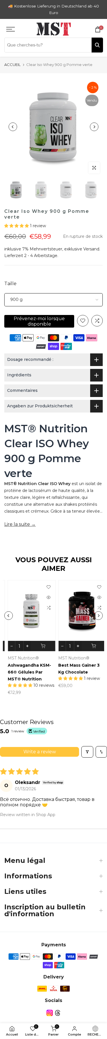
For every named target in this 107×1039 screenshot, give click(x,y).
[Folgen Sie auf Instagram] (50, 1013)
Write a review (39, 751)
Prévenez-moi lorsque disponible (39, 321)
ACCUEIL (12, 64)
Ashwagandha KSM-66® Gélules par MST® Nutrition (26, 672)
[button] (17, 225)
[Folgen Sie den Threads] (57, 1013)
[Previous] (13, 126)
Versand (91, 249)
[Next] (94, 126)
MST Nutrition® (19, 658)
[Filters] (87, 752)
